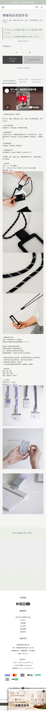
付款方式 (23, 620)
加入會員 (23, 626)
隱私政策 (23, 632)
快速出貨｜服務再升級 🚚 (23, 617)
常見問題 (23, 623)
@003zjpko (28, 665)
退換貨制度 (23, 629)
